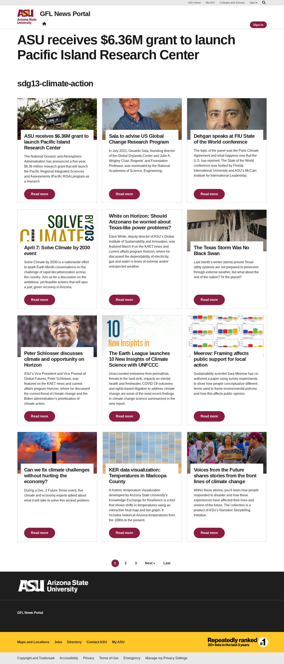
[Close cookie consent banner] (276, 636)
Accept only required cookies (208, 646)
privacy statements (49, 650)
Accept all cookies (160, 646)
